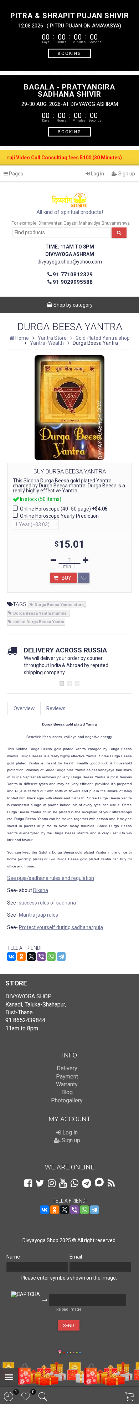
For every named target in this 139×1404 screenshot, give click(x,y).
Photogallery (67, 1100)
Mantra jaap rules (38, 915)
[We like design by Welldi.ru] (59, 1352)
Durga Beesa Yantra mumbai (40, 613)
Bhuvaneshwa (116, 223)
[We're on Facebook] (28, 1183)
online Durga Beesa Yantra (38, 622)
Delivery (67, 1068)
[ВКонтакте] (11, 956)
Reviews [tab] (56, 708)
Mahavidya (90, 223)
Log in (97, 173)
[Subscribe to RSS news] (111, 1183)
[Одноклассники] (21, 956)
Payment (67, 1076)
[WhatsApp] (51, 956)
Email (76, 1257)
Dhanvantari (50, 223)
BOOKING (69, 53)
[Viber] (41, 956)
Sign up (126, 173)
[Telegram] (61, 956)
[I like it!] (83, 578)
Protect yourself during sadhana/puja (61, 927)
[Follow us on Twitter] (40, 1183)
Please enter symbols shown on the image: (69, 1278)
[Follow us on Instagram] (52, 1183)
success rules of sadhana (47, 903)
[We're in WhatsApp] (74, 1183)
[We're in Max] (99, 1183)
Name (13, 1257)
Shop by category (72, 305)
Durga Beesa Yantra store (59, 605)
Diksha (40, 890)
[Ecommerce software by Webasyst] (72, 1351)
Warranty (67, 1084)
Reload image (68, 1309)
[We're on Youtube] (63, 1183)
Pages (15, 173)
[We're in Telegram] (86, 1183)
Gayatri (70, 223)
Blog (67, 1092)
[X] (31, 956)
